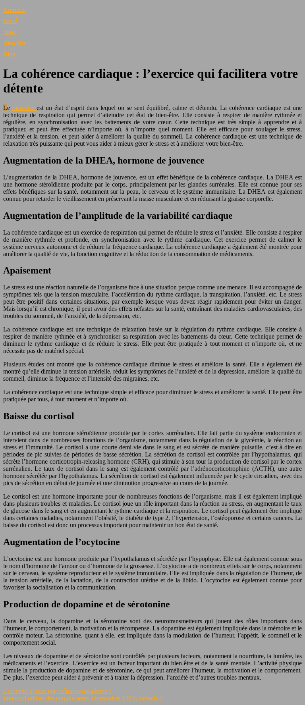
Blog (9, 54)
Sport (10, 32)
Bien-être (14, 43)
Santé (10, 20)
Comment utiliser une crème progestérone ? (57, 691)
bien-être (24, 107)
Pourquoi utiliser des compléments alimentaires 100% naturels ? (82, 698)
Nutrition (14, 9)
